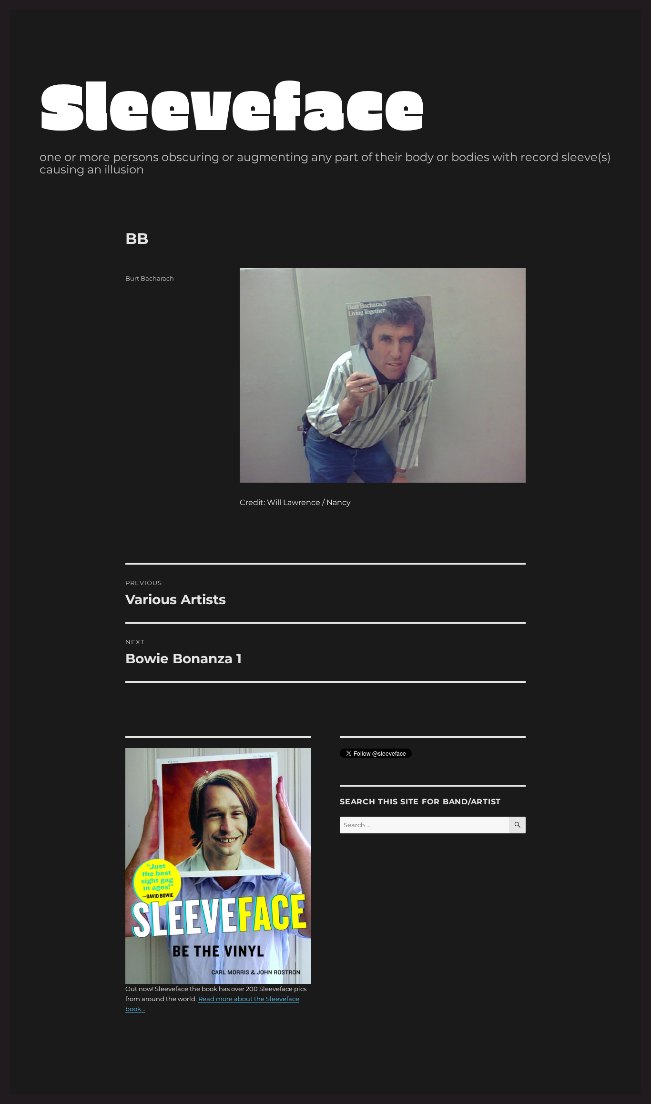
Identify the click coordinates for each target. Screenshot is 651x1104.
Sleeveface (232, 103)
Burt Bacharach (149, 278)
